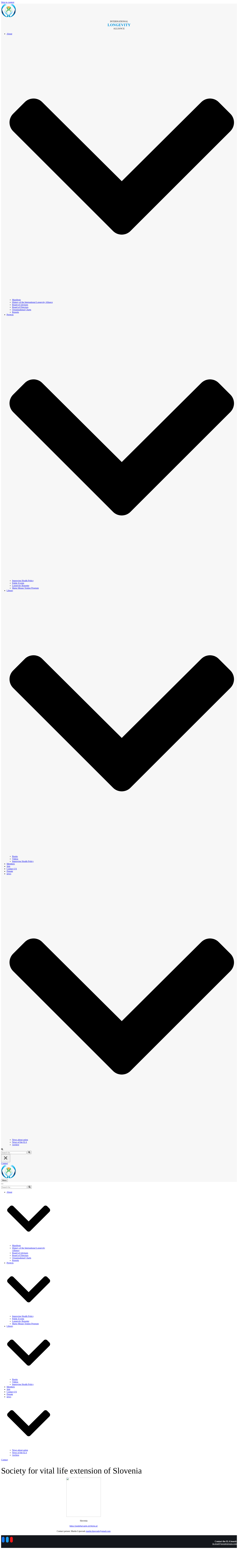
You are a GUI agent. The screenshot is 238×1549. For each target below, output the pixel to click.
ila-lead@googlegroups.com (224, 1544)
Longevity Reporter (20, 585)
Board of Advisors (20, 305)
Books (15, 856)
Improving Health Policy (23, 580)
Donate (10, 871)
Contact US (12, 869)
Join (8, 866)
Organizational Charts (21, 310)
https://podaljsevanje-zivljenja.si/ (84, 1526)
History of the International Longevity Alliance (32, 302)
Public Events (18, 583)
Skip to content (7, 2)
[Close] (5, 1158)
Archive (15, 1144)
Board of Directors (20, 307)
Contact (4, 1163)
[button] (2, 1149)
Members (11, 864)
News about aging (20, 1140)
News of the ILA (19, 1142)
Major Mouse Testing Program (25, 588)
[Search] (29, 1152)
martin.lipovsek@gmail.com (98, 1531)
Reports (15, 312)
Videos (15, 859)
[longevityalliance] (119, 11)
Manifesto (16, 300)
